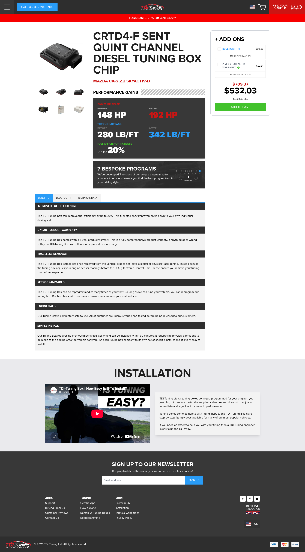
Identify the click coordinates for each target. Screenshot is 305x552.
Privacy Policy (123, 518)
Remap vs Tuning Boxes (95, 513)
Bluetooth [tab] (63, 198)
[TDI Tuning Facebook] (243, 499)
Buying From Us (55, 508)
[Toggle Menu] (7, 7)
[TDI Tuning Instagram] (250, 499)
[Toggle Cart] (262, 7)
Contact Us (52, 518)
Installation (122, 508)
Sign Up (194, 480)
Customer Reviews (56, 513)
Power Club (122, 503)
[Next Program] (196, 178)
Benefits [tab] (43, 198)
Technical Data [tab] (87, 198)
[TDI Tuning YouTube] (257, 499)
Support (50, 503)
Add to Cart (240, 107)
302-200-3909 (37, 7)
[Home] (152, 7)
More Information (240, 56)
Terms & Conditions (127, 513)
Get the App (87, 503)
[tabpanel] (120, 277)
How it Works (88, 508)
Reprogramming (90, 518)
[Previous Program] (180, 178)
